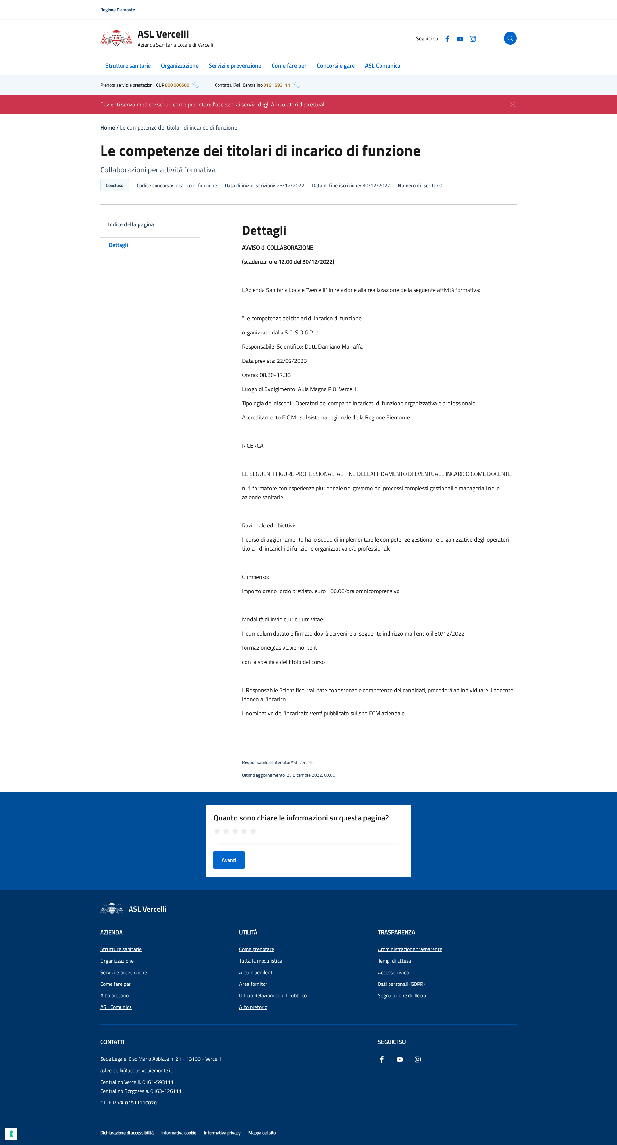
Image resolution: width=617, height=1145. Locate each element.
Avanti (229, 860)
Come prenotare (256, 949)
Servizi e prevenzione (235, 65)
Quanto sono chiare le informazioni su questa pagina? (301, 817)
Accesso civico (393, 972)
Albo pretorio (114, 995)
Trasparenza (396, 932)
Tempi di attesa (394, 961)
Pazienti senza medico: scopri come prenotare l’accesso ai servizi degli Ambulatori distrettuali (213, 104)
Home (107, 127)
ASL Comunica (382, 65)
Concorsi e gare (336, 65)
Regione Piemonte (117, 9)
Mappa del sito (262, 1132)
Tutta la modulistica (260, 961)
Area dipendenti (256, 972)
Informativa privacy (222, 1132)
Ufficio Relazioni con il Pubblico (273, 995)
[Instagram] (473, 38)
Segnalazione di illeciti (402, 995)
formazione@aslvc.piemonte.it (279, 647)
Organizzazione (180, 65)
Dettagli (118, 245)
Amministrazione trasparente (410, 949)
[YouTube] (460, 38)
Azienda (111, 932)
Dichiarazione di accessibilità (127, 1132)
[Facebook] (447, 38)
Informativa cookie (178, 1132)
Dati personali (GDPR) (401, 984)
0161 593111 (277, 84)
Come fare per (289, 65)
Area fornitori (254, 984)
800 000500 (177, 84)
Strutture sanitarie (128, 65)
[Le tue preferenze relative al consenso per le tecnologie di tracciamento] (11, 1134)
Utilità (248, 932)
